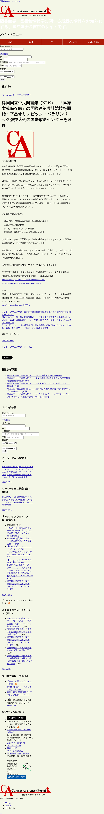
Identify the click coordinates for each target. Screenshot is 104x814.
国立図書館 (33, 312)
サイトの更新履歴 (15, 751)
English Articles (93, 42)
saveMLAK (12, 705)
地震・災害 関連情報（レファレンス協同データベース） (19, 695)
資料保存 (52, 312)
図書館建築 (43, 312)
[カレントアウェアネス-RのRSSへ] (9, 603)
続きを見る (7, 482)
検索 (2, 79)
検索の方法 (12, 748)
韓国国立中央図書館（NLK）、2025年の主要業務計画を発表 (34, 375)
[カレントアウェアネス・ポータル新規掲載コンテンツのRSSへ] (18, 727)
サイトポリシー (14, 745)
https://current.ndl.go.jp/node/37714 (16, 305)
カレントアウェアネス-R (13, 312)
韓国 (26, 312)
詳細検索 (4, 54)
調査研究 (72, 42)
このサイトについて (16, 743)
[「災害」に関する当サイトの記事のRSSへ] (16, 684)
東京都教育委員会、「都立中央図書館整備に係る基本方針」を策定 (19, 541)
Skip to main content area (10, 1)
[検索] (1, 52)
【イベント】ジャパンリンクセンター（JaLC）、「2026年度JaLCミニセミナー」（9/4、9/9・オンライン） (19, 551)
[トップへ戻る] (1, 813)
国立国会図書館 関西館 (18, 753)
